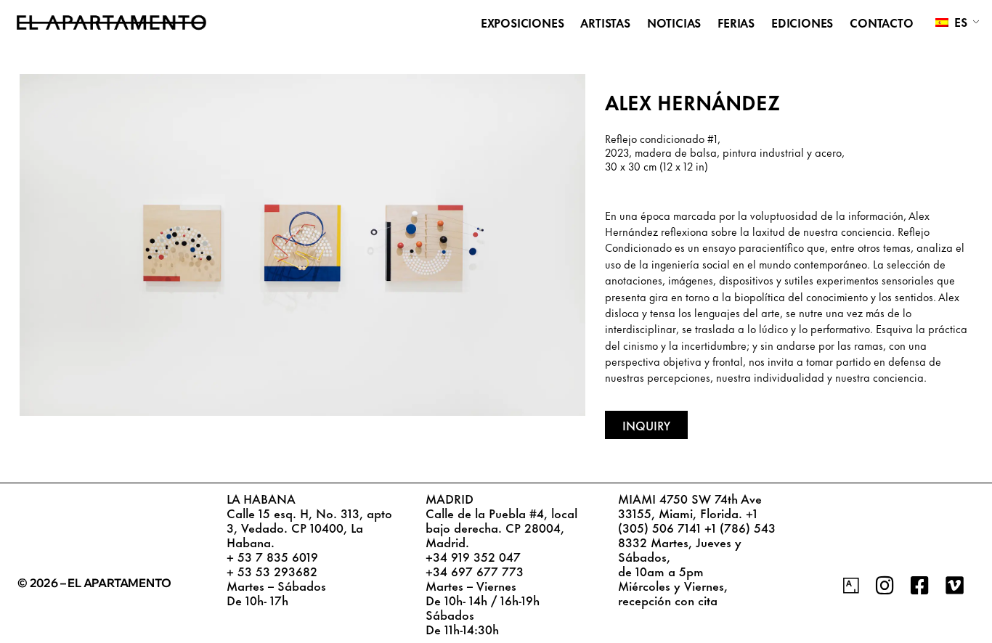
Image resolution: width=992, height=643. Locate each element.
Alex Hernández (692, 101)
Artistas (605, 22)
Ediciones (802, 22)
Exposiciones (522, 22)
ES (959, 21)
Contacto (881, 22)
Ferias (736, 22)
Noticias (674, 22)
